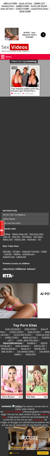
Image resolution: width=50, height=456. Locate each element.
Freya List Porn (42, 334)
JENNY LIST (39, 3)
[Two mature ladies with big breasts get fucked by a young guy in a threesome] (25, 86)
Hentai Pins (31, 354)
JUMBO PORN (22, 6)
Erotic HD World (39, 6)
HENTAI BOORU (8, 348)
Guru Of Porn (7, 8)
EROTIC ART (39, 345)
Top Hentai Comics (25, 351)
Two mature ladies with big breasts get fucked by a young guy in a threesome (25, 90)
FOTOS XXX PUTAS (22, 334)
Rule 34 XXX (6, 351)
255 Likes (17, 93)
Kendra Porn (8, 6)
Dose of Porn (25, 3)
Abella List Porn (30, 337)
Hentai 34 (25, 348)
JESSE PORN (25, 11)
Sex (14, 47)
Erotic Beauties (22, 345)
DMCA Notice (9, 219)
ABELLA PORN (10, 3)
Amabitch (31, 343)
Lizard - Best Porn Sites (27, 340)
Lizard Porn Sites (39, 8)
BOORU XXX (39, 348)
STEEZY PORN (22, 8)
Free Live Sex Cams (11, 223)
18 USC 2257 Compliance (14, 214)
